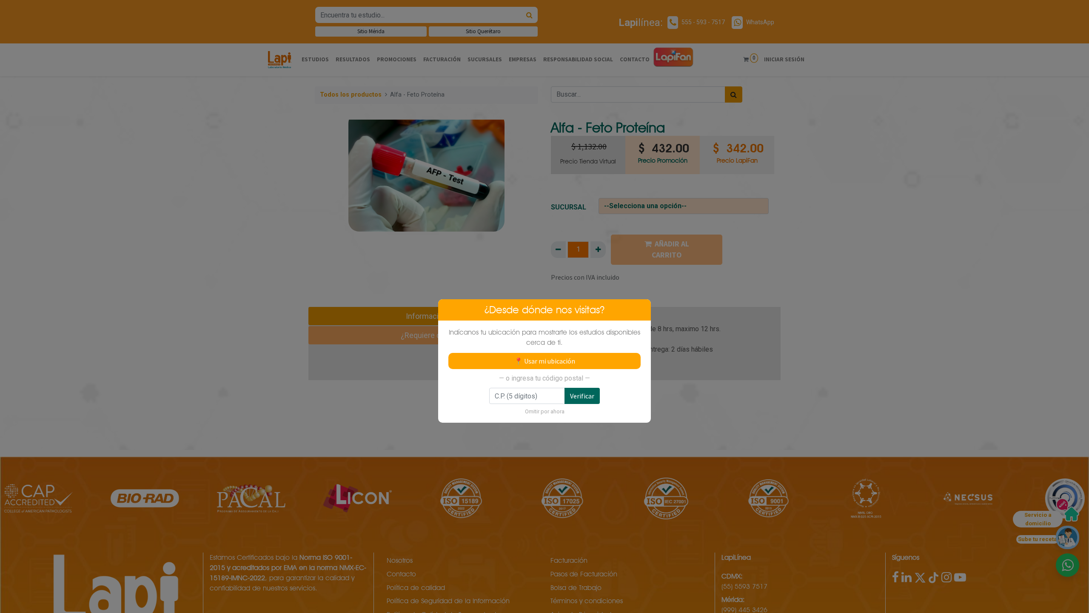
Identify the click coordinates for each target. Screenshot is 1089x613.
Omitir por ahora (544, 411)
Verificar (582, 396)
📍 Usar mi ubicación (544, 361)
